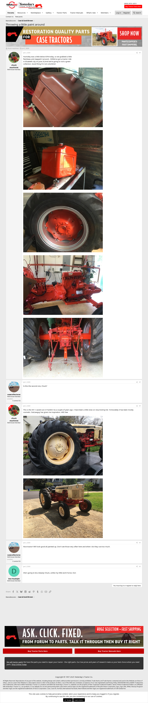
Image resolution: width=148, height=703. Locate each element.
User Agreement (100, 683)
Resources (21, 13)
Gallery (48, 13)
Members (104, 13)
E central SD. (17, 401)
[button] (27, 13)
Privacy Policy (112, 683)
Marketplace (36, 13)
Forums (11, 13)
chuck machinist (13, 48)
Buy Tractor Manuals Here (109, 651)
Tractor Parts (62, 13)
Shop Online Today (19, 664)
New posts (19, 17)
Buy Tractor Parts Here (38, 651)
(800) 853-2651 (130, 3)
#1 (140, 53)
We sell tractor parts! (15, 662)
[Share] (136, 52)
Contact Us (9, 17)
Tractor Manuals (76, 13)
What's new (91, 13)
